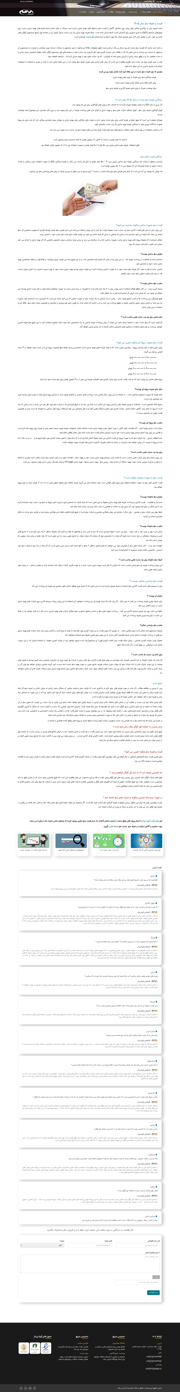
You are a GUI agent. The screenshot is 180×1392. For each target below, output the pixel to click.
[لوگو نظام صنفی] (35, 1348)
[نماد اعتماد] (46, 1348)
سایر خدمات (133, 12)
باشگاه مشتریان (119, 1343)
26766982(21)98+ (154, 1361)
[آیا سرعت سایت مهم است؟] (109, 841)
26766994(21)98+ (154, 1357)
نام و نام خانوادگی (154, 1241)
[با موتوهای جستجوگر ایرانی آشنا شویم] (71, 841)
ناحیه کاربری (101, 12)
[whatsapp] (25, 1388)
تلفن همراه (108, 1241)
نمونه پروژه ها (120, 12)
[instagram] (21, 1388)
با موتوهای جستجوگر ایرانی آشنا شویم (71, 850)
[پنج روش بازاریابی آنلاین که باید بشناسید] (146, 841)
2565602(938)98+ (153, 1369)
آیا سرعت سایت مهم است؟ (109, 850)
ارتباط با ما (82, 12)
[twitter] (30, 1388)
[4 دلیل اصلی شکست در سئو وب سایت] (33, 841)
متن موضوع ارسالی (152, 1252)
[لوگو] (26, 14)
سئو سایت (90, 37)
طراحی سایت (146, 12)
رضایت (62, 1241)
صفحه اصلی (157, 12)
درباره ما (91, 12)
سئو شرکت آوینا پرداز (150, 821)
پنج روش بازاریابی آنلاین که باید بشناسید (146, 850)
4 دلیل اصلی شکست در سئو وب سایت (33, 850)
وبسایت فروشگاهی (117, 1353)
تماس (111, 826)
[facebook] (34, 1388)
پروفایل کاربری (148, 1)
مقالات (111, 12)
